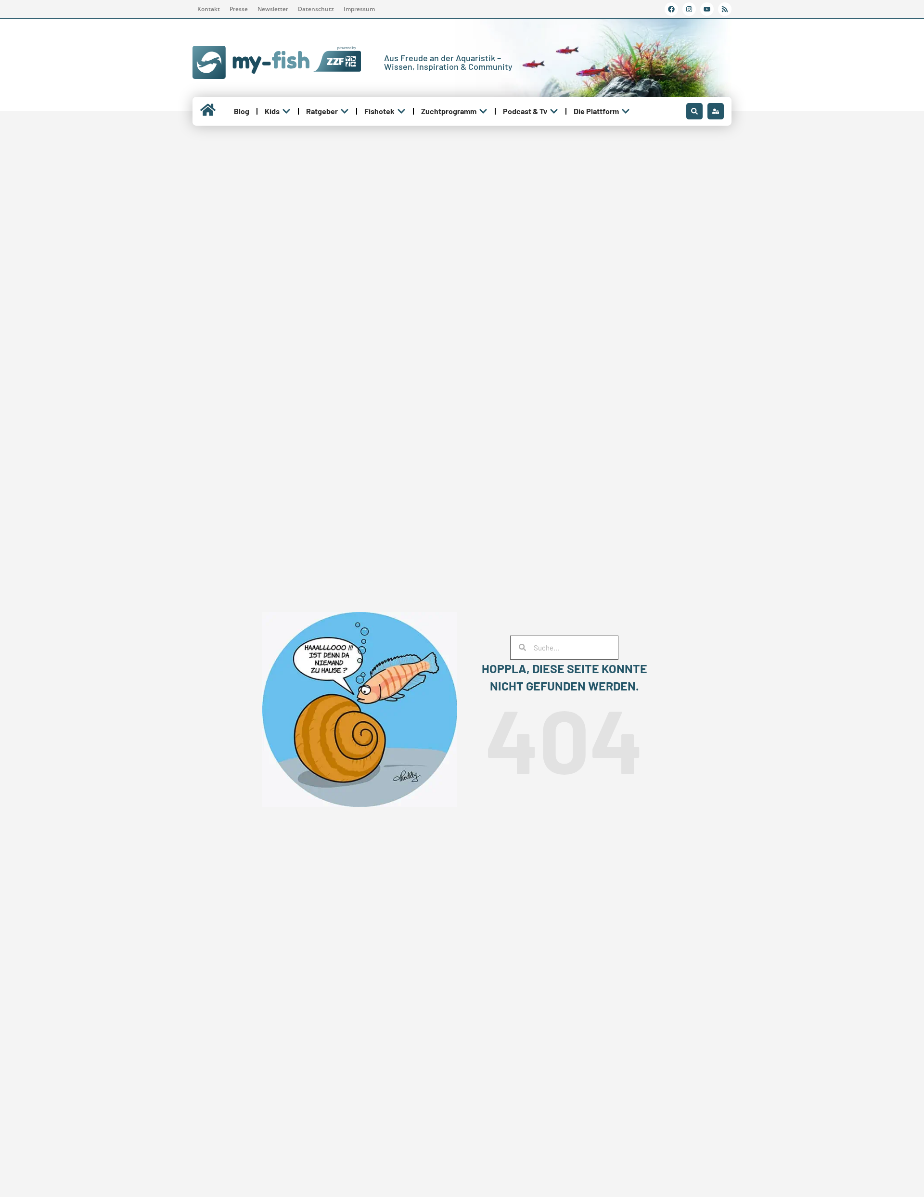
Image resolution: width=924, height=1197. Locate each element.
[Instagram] (689, 9)
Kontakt (208, 9)
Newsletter (272, 9)
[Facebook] (671, 9)
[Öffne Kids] (286, 111)
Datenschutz (316, 9)
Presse (239, 9)
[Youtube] (707, 9)
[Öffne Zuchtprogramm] (483, 111)
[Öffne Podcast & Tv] (554, 111)
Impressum (359, 9)
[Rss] (725, 9)
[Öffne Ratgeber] (344, 111)
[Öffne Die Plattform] (625, 111)
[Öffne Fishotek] (401, 111)
